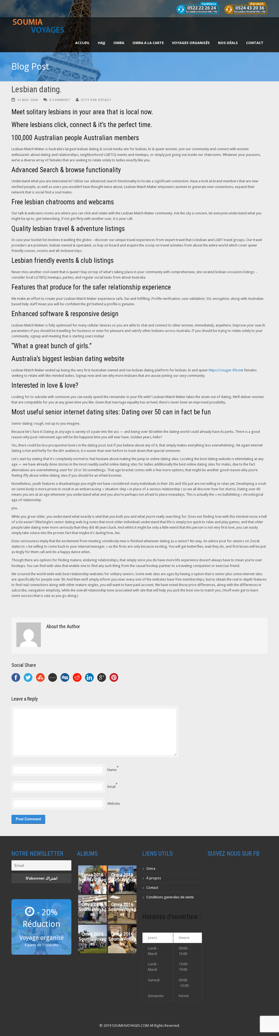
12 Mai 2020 (27, 100)
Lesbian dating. (36, 89)
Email (111, 787)
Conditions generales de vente (170, 897)
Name (112, 770)
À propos (153, 878)
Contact (254, 42)
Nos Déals (228, 42)
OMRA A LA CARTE (148, 42)
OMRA (118, 42)
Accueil (82, 42)
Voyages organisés (191, 42)
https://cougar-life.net (226, 370)
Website (113, 803)
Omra (150, 869)
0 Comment (59, 100)
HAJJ (101, 42)
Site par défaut (96, 100)
